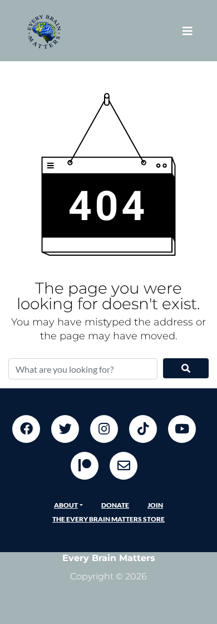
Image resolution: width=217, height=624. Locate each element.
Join (155, 505)
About (66, 505)
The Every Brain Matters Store (108, 519)
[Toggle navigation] (187, 31)
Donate (115, 505)
